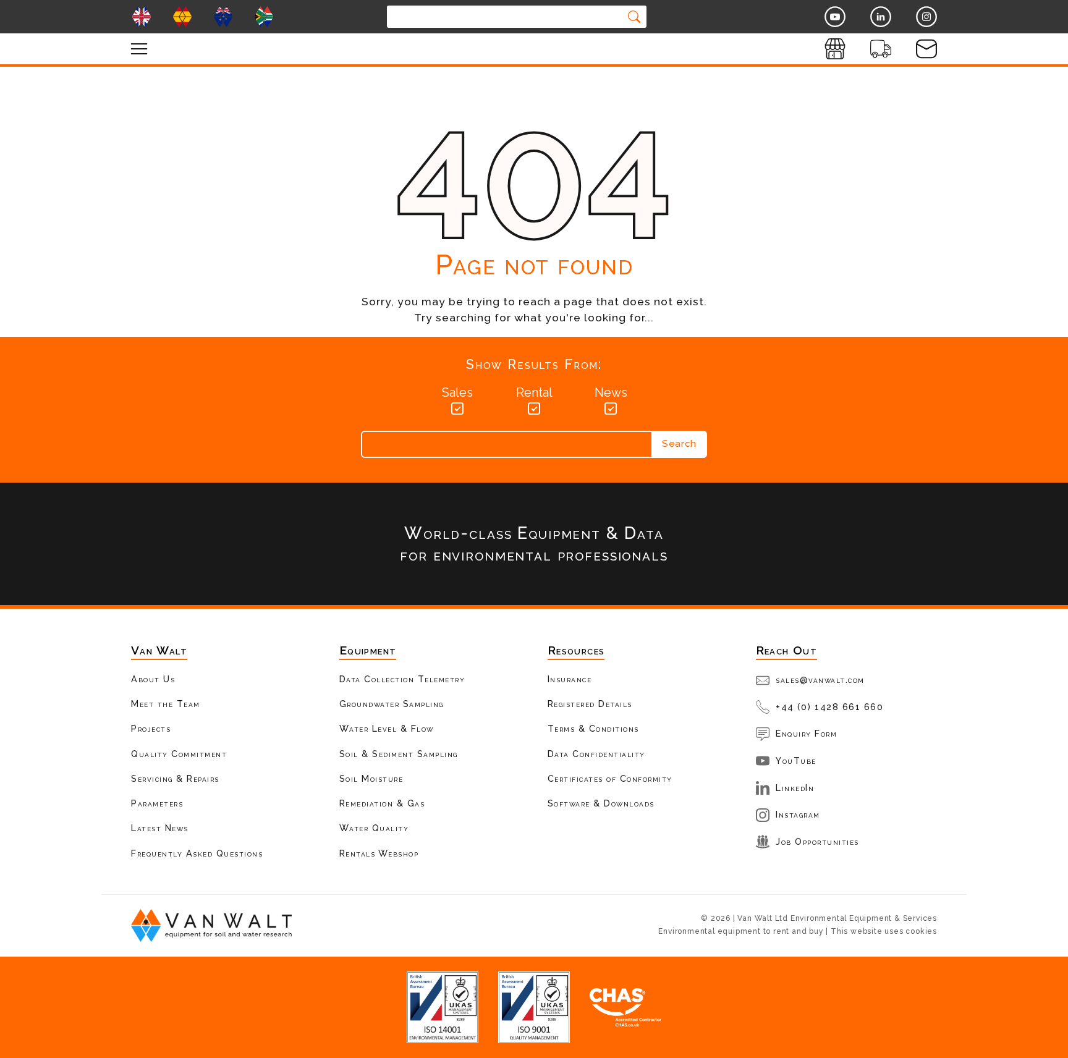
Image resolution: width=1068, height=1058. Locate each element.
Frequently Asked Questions (197, 853)
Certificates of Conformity (610, 778)
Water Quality (374, 828)
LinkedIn (795, 787)
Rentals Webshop (379, 853)
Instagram (798, 814)
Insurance (570, 679)
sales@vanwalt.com (820, 679)
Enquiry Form (806, 733)
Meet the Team (165, 703)
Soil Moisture (371, 778)
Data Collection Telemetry (402, 679)
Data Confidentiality (596, 753)
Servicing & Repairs (175, 778)
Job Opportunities (817, 841)
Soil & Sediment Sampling (398, 753)
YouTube (796, 760)
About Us (153, 679)
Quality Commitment (179, 753)
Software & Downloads (601, 803)
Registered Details (590, 703)
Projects (151, 728)
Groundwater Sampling (391, 703)
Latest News (160, 828)
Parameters (157, 803)
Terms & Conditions (593, 728)
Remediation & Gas (382, 803)
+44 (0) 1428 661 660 (829, 706)
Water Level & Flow (386, 728)
